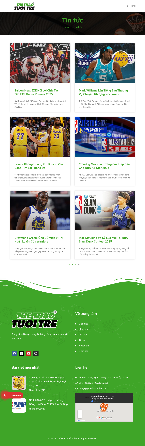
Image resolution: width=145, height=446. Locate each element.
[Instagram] (36, 353)
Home (66, 27)
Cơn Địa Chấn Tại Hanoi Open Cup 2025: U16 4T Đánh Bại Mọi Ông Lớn (47, 381)
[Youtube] (28, 353)
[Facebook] (14, 353)
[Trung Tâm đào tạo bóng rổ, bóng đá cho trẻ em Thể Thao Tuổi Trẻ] (24, 5)
